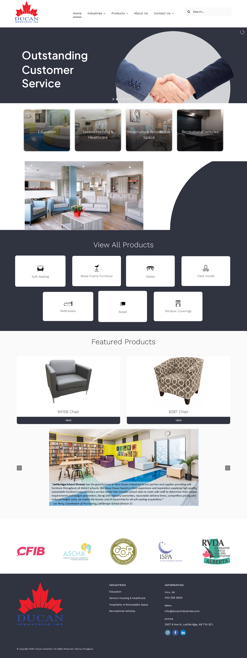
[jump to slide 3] (124, 99)
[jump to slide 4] (128, 99)
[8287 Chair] (178, 381)
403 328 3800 (173, 597)
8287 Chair (179, 411)
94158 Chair (68, 411)
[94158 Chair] (68, 381)
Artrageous (88, 649)
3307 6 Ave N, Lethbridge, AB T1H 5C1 (189, 624)
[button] (19, 467)
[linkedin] (183, 633)
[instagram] (168, 633)
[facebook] (175, 633)
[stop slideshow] (131, 99)
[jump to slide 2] (121, 99)
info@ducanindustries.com (182, 611)
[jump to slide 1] (117, 99)
